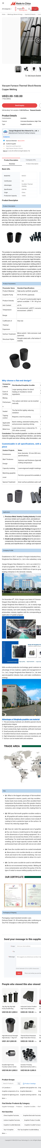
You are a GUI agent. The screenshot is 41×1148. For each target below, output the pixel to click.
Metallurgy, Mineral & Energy (14, 14)
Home (3, 14)
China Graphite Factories (11, 1115)
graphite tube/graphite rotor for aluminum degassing (29, 1088)
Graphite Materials (26, 1091)
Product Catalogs (30, 1083)
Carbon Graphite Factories (12, 1120)
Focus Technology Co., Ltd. (25, 1140)
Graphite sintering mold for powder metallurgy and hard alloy (29, 1095)
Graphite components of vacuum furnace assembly (11, 1091)
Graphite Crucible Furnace (32, 1125)
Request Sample (35, 110)
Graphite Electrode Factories (32, 1115)
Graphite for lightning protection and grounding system (11, 1095)
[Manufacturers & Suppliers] (21, 3)
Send (19, 973)
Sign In (5, 151)
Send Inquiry (19, 105)
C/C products (6, 1088)
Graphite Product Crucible (32, 1120)
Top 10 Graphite (8, 1130)
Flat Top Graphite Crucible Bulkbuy (28, 1130)
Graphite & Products (30, 14)
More (3, 1133)
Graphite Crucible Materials (12, 1125)
